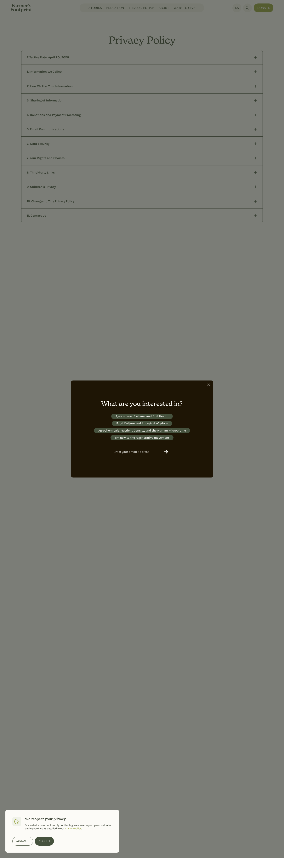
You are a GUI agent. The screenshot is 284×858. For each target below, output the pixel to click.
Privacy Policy (73, 828)
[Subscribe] (166, 451)
